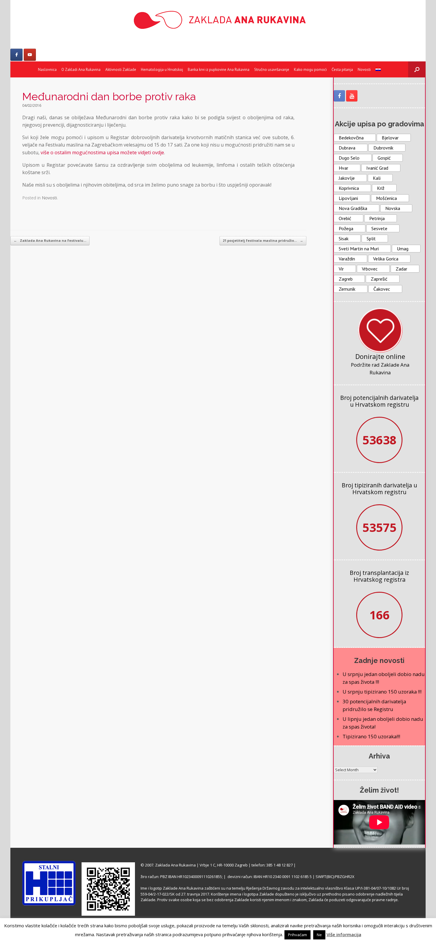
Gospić (384, 158)
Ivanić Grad (377, 168)
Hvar (343, 168)
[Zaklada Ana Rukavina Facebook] (339, 95)
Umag (402, 249)
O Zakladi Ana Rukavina (81, 69)
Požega (346, 228)
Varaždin (347, 259)
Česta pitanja (342, 69)
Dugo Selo (349, 158)
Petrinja (377, 218)
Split (371, 238)
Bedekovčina (351, 138)
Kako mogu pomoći (310, 69)
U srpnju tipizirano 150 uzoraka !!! (382, 691)
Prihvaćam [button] (297, 934)
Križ (380, 188)
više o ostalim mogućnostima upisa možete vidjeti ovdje (102, 152)
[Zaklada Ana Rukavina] (218, 19)
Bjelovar (390, 138)
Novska (392, 208)
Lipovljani (348, 198)
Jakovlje (347, 178)
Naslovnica (47, 69)
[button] (417, 69)
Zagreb (346, 279)
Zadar (401, 269)
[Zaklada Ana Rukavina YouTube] (351, 95)
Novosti (364, 69)
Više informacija (344, 934)
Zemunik (347, 289)
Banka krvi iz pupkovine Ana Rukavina (218, 69)
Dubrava (347, 148)
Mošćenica (386, 198)
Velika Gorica (385, 259)
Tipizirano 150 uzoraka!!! (371, 736)
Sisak (344, 238)
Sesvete (379, 228)
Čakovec (381, 289)
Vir (341, 269)
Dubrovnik (383, 148)
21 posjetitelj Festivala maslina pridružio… (263, 240)
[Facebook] (16, 55)
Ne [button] (319, 934)
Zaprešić (379, 279)
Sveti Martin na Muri (359, 249)
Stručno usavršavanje (271, 69)
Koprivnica (349, 188)
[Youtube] (30, 55)
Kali (377, 178)
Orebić (345, 218)
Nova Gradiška (353, 208)
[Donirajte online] (380, 330)
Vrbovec (370, 269)
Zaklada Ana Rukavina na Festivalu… (50, 240)
